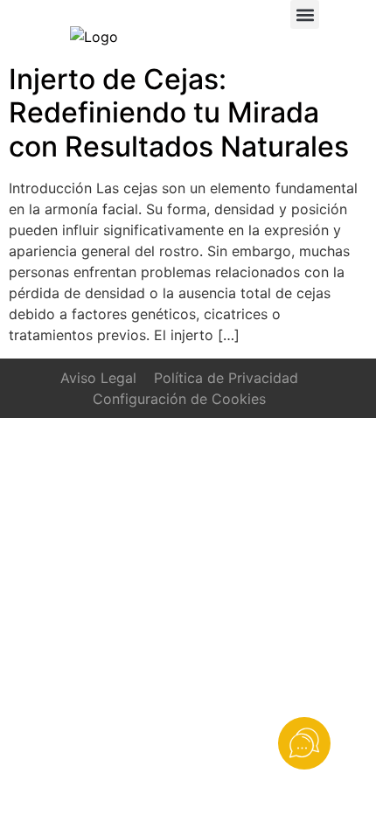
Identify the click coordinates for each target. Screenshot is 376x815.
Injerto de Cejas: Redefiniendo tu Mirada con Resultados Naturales (179, 113)
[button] (304, 14)
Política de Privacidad (226, 378)
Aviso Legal (98, 378)
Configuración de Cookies (179, 399)
